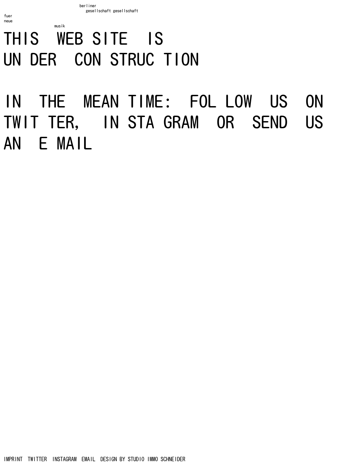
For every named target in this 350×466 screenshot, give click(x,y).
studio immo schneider (156, 459)
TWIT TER (39, 122)
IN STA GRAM (150, 122)
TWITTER (37, 459)
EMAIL (88, 459)
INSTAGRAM (64, 459)
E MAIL (65, 143)
